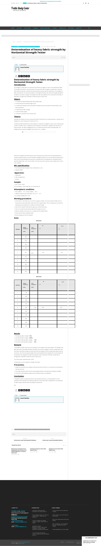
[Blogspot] (88, 3)
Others (55, 28)
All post (19, 28)
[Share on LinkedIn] (24, 76)
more (62, 57)
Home (12, 28)
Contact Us (62, 28)
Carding (25, 3)
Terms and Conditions (81, 542)
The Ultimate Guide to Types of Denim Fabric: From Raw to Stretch (40, 516)
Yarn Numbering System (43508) (60, 529)
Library (36, 28)
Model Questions (45, 28)
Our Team (71, 28)
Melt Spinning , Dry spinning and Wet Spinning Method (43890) (60, 525)
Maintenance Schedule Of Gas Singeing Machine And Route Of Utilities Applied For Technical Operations (19, 450)
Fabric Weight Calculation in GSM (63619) (60, 515)
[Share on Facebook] (19, 76)
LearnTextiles (50, 46)
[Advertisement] (65, 15)
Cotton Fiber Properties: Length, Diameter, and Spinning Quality (40, 534)
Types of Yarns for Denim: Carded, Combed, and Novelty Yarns (38, 3)
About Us (78, 28)
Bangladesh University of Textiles (19, 516)
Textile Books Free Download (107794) (60, 511)
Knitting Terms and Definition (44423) (60, 520)
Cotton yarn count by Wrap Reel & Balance (25, 439)
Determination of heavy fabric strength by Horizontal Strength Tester (32, 429)
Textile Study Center (25, 542)
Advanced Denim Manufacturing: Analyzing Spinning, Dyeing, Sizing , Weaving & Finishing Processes (40, 528)
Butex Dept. (27, 28)
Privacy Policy (70, 542)
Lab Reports (14, 46)
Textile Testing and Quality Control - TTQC (29, 46)
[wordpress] (86, 3)
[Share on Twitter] (22, 76)
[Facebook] (83, 3)
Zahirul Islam (22, 543)
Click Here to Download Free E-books (50, 1)
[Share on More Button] (29, 76)
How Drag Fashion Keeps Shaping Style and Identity (39, 511)
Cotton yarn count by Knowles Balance (52, 439)
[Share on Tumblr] (26, 76)
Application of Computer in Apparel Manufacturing (89, 541)
